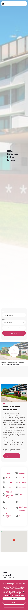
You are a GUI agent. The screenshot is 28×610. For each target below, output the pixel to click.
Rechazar (14, 606)
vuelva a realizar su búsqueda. (10, 364)
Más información (13, 455)
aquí (9, 595)
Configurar (14, 602)
